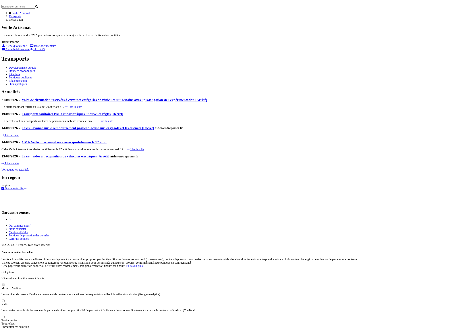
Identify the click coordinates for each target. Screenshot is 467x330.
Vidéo (4, 304)
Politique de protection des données (29, 235)
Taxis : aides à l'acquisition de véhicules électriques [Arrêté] (65, 156)
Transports (15, 16)
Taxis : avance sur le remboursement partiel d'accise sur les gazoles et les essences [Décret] (88, 128)
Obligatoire (7, 272)
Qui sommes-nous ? (20, 225)
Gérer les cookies (19, 238)
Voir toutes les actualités (15, 169)
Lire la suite (75, 106)
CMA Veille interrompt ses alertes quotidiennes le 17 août (64, 142)
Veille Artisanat (21, 13)
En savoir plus (134, 265)
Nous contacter (17, 228)
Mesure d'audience (12, 288)
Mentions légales (18, 232)
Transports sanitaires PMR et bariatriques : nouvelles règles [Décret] (72, 114)
